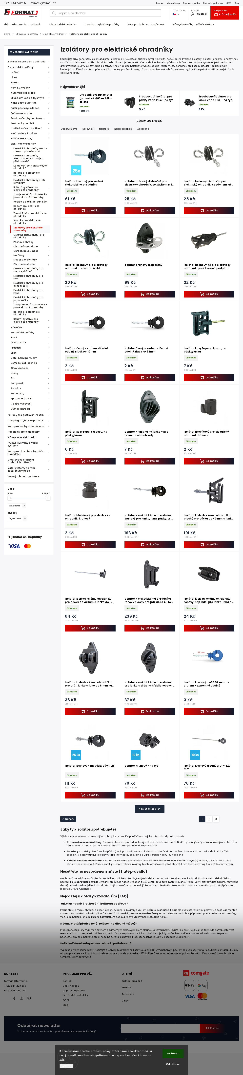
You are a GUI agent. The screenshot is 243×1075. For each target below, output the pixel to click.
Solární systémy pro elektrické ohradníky (26, 188)
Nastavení (66, 1066)
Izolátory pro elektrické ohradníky (28, 229)
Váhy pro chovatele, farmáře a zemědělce (26, 453)
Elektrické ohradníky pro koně (28, 292)
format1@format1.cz (16, 981)
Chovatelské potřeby (20, 67)
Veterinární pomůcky (24, 358)
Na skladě (17, 505)
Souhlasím (173, 1053)
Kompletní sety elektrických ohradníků (30, 167)
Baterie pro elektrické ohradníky (26, 174)
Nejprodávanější (123, 128)
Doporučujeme (69, 128)
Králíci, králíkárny (21, 138)
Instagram (21, 998)
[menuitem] (24, 24)
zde (62, 1059)
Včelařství (17, 327)
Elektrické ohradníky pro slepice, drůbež (28, 270)
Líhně (14, 77)
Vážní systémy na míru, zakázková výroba (22, 469)
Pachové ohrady (23, 242)
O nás (125, 1000)
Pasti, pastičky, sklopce (25, 108)
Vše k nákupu (173, 3)
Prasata (16, 347)
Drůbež (15, 72)
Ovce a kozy (18, 342)
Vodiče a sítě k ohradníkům (30, 201)
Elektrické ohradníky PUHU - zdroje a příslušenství (30, 150)
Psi (12, 378)
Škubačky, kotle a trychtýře (27, 98)
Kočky (14, 373)
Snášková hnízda (21, 113)
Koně (14, 337)
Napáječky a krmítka (23, 103)
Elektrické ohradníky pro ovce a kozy (28, 284)
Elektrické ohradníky (23, 143)
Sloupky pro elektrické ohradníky (26, 222)
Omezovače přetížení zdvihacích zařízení (21, 461)
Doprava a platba (191, 3)
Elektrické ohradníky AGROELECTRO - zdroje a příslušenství (28, 158)
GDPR (228, 3)
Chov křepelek (19, 368)
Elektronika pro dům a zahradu (26, 61)
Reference (128, 994)
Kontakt (159, 3)
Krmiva (15, 82)
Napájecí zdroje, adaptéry (24, 431)
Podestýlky (17, 393)
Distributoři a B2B (132, 981)
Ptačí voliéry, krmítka (24, 133)
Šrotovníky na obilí (22, 123)
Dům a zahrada (20, 408)
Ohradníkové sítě (24, 264)
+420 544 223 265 (15, 985)
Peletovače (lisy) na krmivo (27, 118)
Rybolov (16, 388)
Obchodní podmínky (213, 3)
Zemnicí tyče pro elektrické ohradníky (30, 215)
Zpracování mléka (22, 398)
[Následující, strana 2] (209, 819)
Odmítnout (173, 1064)
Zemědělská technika (24, 363)
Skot (13, 352)
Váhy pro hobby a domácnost (26, 426)
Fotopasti (17, 383)
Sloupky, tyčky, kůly (25, 259)
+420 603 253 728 (15, 990)
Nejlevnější (88, 128)
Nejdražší (104, 128)
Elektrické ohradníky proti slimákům (29, 181)
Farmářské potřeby (22, 332)
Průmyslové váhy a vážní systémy (23, 444)
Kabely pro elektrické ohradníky (26, 207)
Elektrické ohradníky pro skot (28, 277)
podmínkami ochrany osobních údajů (75, 1031)
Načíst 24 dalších (149, 809)
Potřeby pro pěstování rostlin (26, 415)
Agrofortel (17, 518)
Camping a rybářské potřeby (25, 420)
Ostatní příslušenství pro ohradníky (28, 236)
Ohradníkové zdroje (25, 246)
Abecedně (143, 128)
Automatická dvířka (23, 92)
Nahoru (69, 819)
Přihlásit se (212, 1028)
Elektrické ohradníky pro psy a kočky (28, 299)
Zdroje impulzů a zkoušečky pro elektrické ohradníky (30, 196)
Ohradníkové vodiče (25, 251)
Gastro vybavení (21, 403)
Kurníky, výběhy (20, 87)
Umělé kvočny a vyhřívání (26, 128)
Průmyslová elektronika (22, 437)
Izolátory (18, 255)
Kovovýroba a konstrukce (23, 476)
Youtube (28, 998)
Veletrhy (127, 987)
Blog (237, 3)
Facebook (14, 998)
